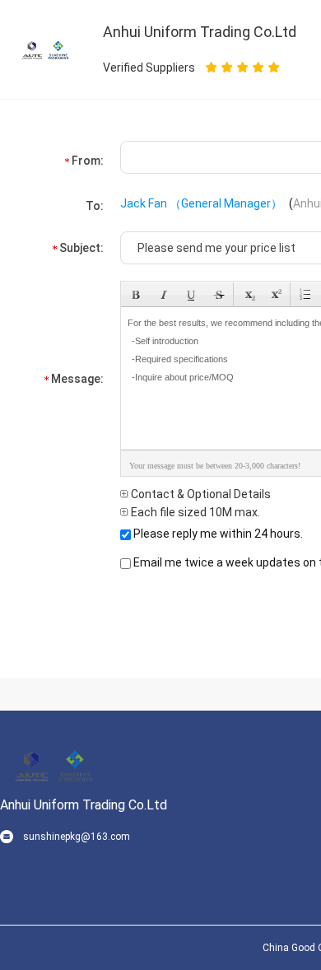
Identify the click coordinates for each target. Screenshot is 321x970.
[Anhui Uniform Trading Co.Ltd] (53, 764)
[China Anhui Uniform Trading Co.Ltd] (45, 48)
